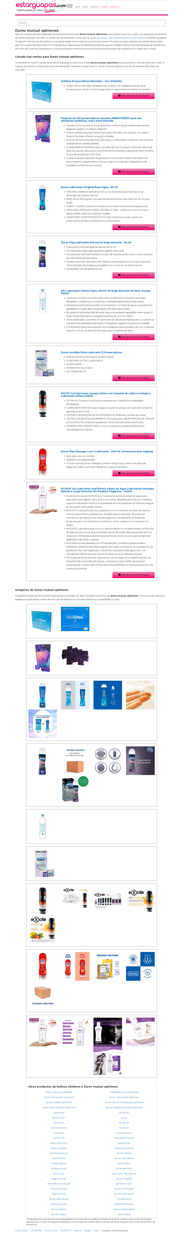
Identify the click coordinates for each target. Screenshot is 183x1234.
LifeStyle (94, 7)
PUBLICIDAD (21, 1230)
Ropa (96, 1230)
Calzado (87, 1230)
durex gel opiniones (136, 38)
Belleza (77, 1230)
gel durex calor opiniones (110, 38)
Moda (77, 7)
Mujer (85, 7)
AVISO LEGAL (51, 1230)
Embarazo (115, 7)
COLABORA (36, 1230)
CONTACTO (66, 1230)
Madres (104, 7)
